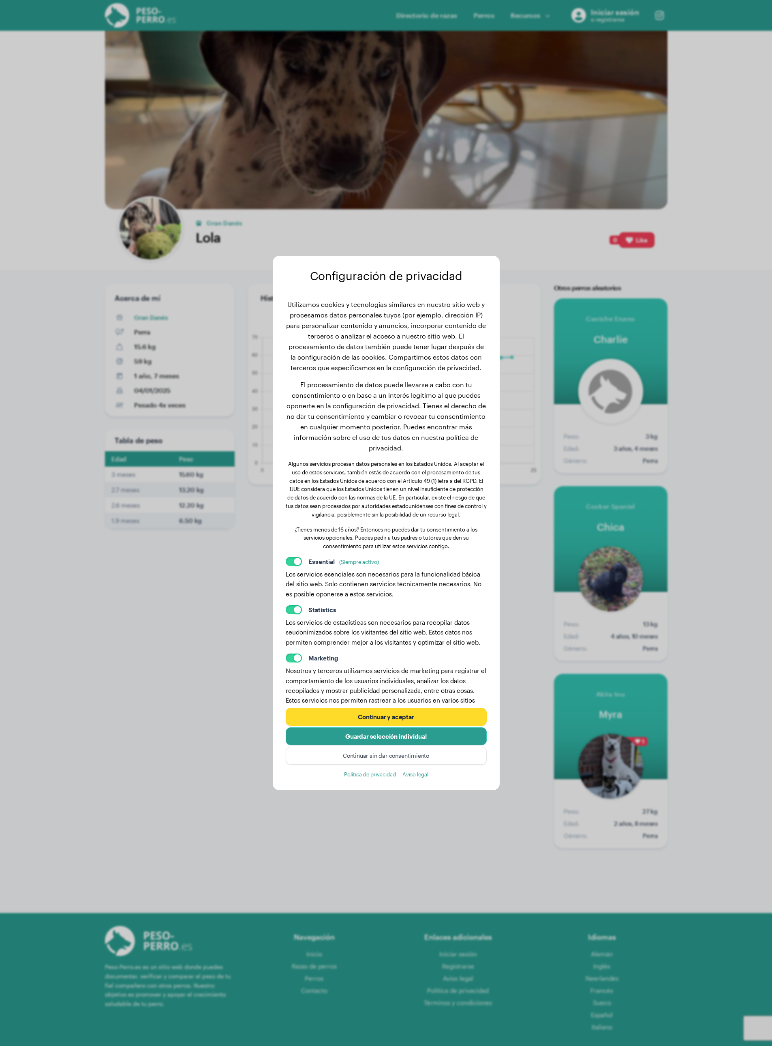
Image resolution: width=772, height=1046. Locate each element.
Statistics (322, 609)
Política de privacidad (370, 774)
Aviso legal (415, 774)
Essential (343, 561)
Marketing (323, 658)
